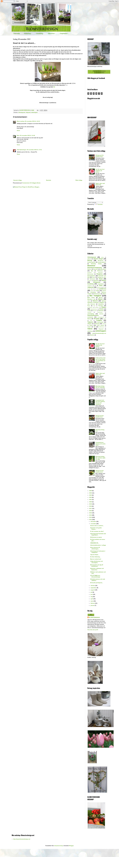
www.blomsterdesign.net (99, 333)
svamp (104, 318)
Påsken (103, 307)
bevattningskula (91, 262)
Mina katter (91, 297)
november (93, 523)
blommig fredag (96, 263)
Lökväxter (93, 292)
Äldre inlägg (78, 180)
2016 (90, 510)
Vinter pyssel (100, 325)
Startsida (16, 33)
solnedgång (90, 313)
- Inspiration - (64, 33)
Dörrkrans (100, 270)
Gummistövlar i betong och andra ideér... (100, 444)
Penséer (100, 305)
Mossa (101, 297)
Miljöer (104, 293)
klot (104, 287)
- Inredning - (39, 33)
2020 (90, 501)
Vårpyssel (101, 329)
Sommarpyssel (101, 317)
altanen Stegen (98, 259)
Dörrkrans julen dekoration (95, 272)
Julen (100, 285)
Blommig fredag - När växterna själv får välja (100, 458)
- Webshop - (27, 33)
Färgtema (99, 274)
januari (93, 605)
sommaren (90, 317)
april (92, 598)
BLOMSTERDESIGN (94, 617)
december (93, 521)
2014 (90, 515)
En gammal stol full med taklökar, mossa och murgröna (100, 402)
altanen (89, 258)
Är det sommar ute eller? (97, 531)
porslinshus (90, 307)
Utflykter (89, 323)
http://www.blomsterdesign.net (21, 839)
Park (94, 305)
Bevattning (100, 260)
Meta (18, 135)
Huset (101, 279)
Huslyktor (89, 280)
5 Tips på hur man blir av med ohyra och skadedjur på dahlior (100, 360)
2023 (90, 495)
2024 (90, 493)
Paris (88, 305)
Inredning (90, 284)
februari (93, 603)
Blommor (91, 266)
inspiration (101, 284)
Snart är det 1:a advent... (97, 525)
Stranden (96, 318)
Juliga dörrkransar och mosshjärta (96, 562)
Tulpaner (90, 322)
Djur (92, 270)
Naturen (95, 301)
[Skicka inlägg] (37, 110)
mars (92, 601)
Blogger (71, 845)
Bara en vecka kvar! (95, 559)
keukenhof (99, 287)
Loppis (97, 290)
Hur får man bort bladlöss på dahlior (100, 171)
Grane (93, 277)
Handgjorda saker (101, 277)
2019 (90, 504)
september (94, 587)
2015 (90, 512)
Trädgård (99, 320)
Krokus (89, 288)
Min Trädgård (95, 296)
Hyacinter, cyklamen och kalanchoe (97, 569)
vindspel (104, 323)
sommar (101, 313)
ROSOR (101, 309)
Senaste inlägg (17, 180)
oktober (93, 585)
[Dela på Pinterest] (46, 110)
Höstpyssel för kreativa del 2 (100, 471)
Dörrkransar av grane (96, 537)
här (54, 87)
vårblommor (101, 326)
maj (92, 596)
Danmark (95, 269)
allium (102, 257)
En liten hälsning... (95, 556)
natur (88, 301)
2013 (90, 517)
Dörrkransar (90, 274)
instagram (89, 285)
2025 (90, 490)
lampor (94, 288)
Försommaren (91, 275)
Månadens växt (91, 299)
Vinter (91, 325)
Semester (100, 310)
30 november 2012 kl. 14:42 (27, 135)
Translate (100, 204)
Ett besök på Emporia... (96, 582)
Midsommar (97, 293)
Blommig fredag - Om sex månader (100, 386)
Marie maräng (20, 121)
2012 (90, 519)
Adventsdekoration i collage (98, 545)
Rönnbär (94, 310)
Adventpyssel (21, 112)
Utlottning (96, 323)
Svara (18, 130)
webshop (90, 331)
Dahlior (89, 269)
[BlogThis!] (42, 110)
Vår (94, 326)
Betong (89, 260)
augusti (93, 590)
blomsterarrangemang (94, 267)
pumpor (97, 307)
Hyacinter (96, 280)
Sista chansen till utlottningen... (95, 548)
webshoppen (34, 112)
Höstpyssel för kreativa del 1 (100, 156)
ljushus (92, 290)
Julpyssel (28, 112)
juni (92, 594)
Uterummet (100, 322)
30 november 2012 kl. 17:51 (34, 149)
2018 (90, 506)
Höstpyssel (96, 282)
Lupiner (104, 290)
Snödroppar (99, 312)
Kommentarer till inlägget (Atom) (31, 183)
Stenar (89, 318)
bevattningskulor (102, 262)
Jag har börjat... (94, 554)
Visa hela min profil (92, 629)
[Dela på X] (43, 110)
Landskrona (102, 289)
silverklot (89, 312)
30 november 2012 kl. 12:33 (32, 121)
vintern (89, 326)
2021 (90, 499)
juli (92, 592)
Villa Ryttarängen (21, 149)
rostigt (89, 310)
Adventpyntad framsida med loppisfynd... (98, 534)
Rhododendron (94, 309)
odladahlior (101, 304)
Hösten (104, 280)
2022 (90, 497)
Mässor (100, 299)
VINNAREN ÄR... (94, 543)
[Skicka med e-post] (40, 110)
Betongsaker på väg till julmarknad (96, 565)
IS (95, 285)
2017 (90, 508)
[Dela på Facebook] (45, 110)
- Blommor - (51, 33)
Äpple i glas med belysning (100, 184)
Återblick (92, 335)
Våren (89, 329)
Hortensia (92, 279)
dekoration (103, 269)
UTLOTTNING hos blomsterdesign (95, 576)
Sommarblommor (93, 315)
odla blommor (91, 304)
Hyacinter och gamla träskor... (96, 528)
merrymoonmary (58, 845)
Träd (91, 320)
